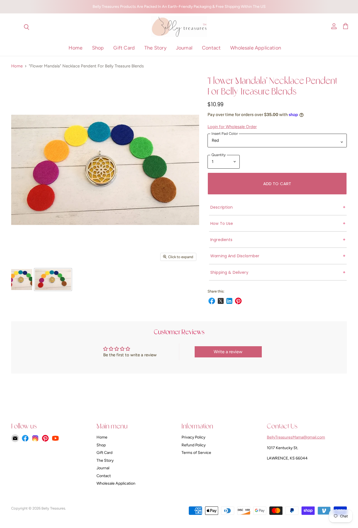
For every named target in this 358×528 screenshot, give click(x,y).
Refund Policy (194, 445)
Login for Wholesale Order (232, 126)
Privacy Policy (193, 437)
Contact (211, 48)
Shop (98, 48)
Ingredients (221, 239)
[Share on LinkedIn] (228, 300)
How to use (221, 223)
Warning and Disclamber (234, 256)
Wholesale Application (255, 48)
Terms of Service (196, 452)
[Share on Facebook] (211, 300)
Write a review (228, 351)
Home (76, 48)
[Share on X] (219, 300)
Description (221, 207)
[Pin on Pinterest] (237, 300)
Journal (184, 48)
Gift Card (124, 48)
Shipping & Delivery (229, 272)
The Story (155, 48)
